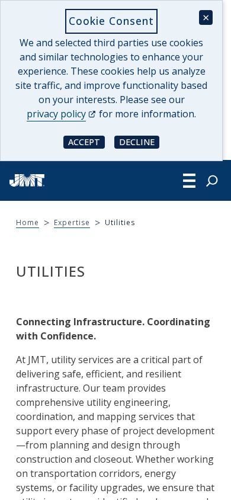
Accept (86, 141)
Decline (139, 141)
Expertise (72, 222)
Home (27, 222)
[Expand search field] (212, 180)
